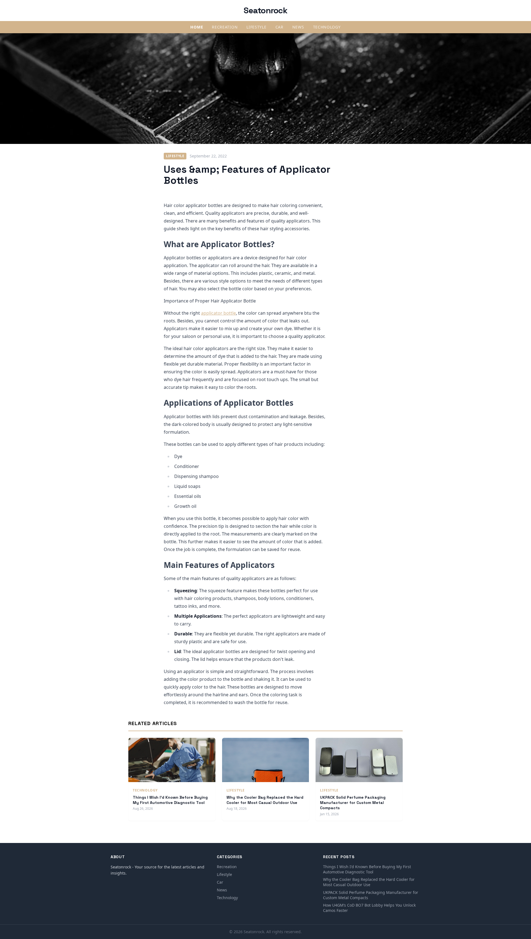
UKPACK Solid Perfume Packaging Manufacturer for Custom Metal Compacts (353, 803)
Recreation (225, 27)
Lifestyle (256, 27)
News (298, 27)
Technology (327, 27)
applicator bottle (218, 313)
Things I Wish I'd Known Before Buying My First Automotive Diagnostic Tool (170, 800)
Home (196, 27)
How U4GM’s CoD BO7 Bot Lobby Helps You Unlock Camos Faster (369, 907)
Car (279, 27)
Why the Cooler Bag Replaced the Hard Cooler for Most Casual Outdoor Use (265, 800)
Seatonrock (265, 10)
